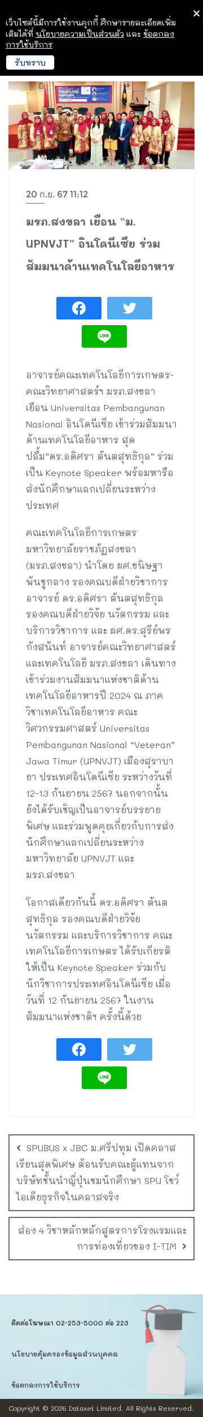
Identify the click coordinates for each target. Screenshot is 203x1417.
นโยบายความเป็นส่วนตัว (80, 33)
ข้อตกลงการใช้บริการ (45, 1384)
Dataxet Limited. (96, 1407)
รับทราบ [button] (30, 62)
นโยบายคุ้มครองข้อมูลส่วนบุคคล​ (64, 1353)
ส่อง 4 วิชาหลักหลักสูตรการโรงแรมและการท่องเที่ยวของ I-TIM (102, 1238)
